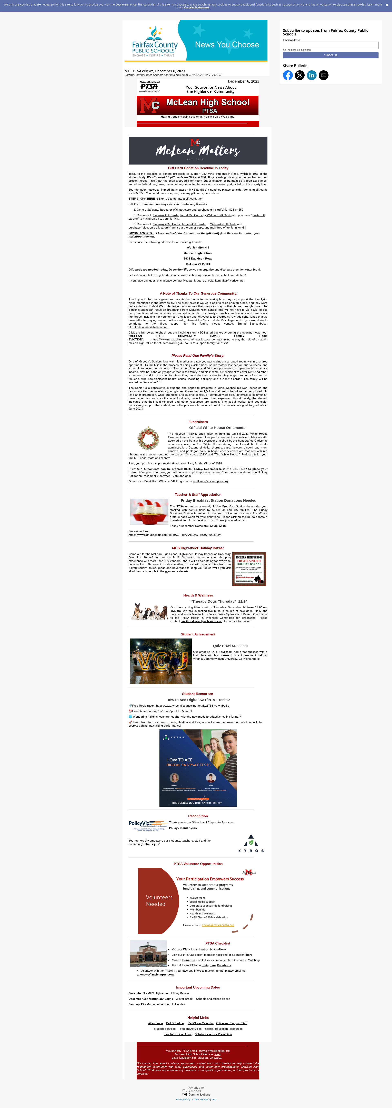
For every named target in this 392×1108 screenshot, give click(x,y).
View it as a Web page (220, 116)
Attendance (155, 1023)
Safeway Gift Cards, (166, 215)
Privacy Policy (183, 1099)
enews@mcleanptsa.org (157, 974)
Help (214, 1099)
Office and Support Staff (231, 1023)
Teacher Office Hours (178, 1034)
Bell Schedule (175, 1023)
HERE (151, 198)
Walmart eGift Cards (223, 224)
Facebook (224, 965)
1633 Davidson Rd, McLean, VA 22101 (197, 1057)
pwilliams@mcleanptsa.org (210, 481)
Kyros (193, 828)
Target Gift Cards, (191, 215)
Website (188, 949)
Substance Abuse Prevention (213, 1034)
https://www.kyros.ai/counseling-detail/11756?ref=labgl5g (192, 705)
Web (217, 1054)
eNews (222, 949)
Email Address (291, 40)
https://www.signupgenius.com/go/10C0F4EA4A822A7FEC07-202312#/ (175, 534)
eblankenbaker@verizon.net (226, 280)
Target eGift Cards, (194, 224)
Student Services (165, 1028)
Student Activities (191, 1028)
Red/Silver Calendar (201, 1023)
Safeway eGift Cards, (167, 224)
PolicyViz (175, 828)
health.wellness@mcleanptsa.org (202, 621)
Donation (188, 960)
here (219, 954)
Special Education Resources (224, 1028)
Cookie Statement (196, 7)
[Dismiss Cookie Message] (387, 4)
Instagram (209, 965)
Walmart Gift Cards (219, 215)
